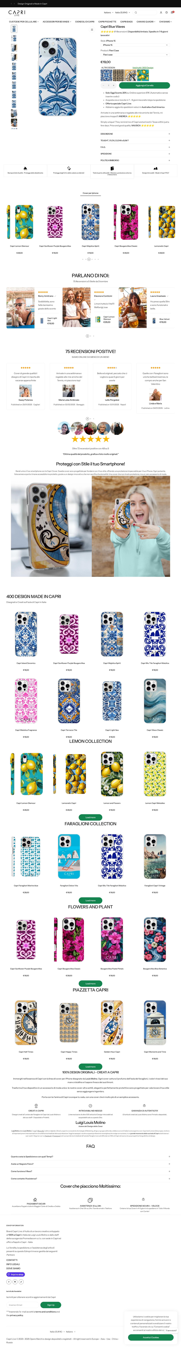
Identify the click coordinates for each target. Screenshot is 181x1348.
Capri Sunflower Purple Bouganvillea (69, 663)
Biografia (41, 1131)
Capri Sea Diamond (161, 246)
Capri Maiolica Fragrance (26, 730)
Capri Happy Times (69, 1052)
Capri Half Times (26, 1052)
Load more (90, 900)
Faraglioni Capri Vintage (155, 885)
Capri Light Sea (52, 319)
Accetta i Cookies (151, 1337)
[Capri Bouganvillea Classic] (55, 222)
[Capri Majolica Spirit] (19, 222)
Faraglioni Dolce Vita (126, 246)
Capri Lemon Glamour (109, 318)
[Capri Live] (16, 13)
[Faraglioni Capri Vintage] (155, 856)
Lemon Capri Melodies (155, 803)
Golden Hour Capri (112, 1052)
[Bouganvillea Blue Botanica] (155, 939)
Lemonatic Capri (90, 246)
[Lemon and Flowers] (112, 774)
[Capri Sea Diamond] (161, 222)
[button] (11, 3)
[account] (161, 12)
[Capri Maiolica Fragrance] (26, 701)
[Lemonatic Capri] (90, 222)
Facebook (48, 1136)
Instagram (57, 1136)
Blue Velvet (165, 319)
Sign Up (50, 1305)
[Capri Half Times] (26, 1023)
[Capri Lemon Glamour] (98, 319)
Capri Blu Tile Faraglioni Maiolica (155, 663)
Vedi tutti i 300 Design (142, 67)
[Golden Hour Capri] (112, 1023)
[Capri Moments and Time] (155, 1023)
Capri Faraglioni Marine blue (26, 885)
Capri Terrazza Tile (69, 730)
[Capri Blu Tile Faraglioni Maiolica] (155, 634)
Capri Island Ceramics (26, 663)
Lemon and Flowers (112, 803)
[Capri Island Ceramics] (26, 634)
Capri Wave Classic (155, 730)
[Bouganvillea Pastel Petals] (112, 939)
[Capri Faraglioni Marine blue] (26, 856)
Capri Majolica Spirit (19, 246)
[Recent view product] (166, 12)
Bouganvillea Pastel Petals (112, 969)
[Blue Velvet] (154, 320)
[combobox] (144, 12)
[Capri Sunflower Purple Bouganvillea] (69, 634)
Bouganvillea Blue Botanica (155, 969)
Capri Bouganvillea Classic (55, 246)
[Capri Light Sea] (42, 320)
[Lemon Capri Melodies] (155, 774)
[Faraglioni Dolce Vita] (126, 222)
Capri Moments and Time (155, 1052)
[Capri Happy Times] (69, 1023)
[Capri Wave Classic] (155, 701)
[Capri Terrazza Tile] (69, 701)
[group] (57, 77)
